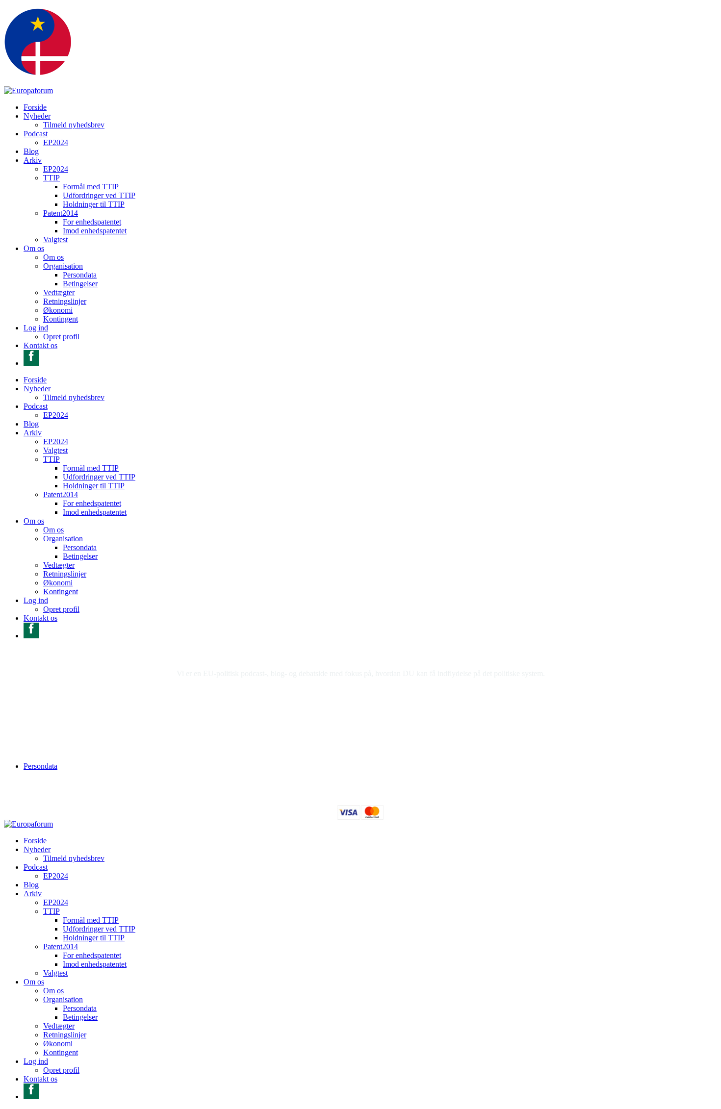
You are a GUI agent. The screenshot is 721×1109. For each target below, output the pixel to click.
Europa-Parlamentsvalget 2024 (308, 749)
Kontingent (60, 319)
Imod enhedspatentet (95, 231)
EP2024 (55, 142)
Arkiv (33, 160)
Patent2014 (60, 213)
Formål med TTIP (91, 186)
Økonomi (58, 310)
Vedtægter (59, 292)
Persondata (80, 275)
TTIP (51, 178)
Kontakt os (40, 345)
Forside (35, 107)
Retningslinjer (64, 301)
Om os (34, 248)
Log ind (36, 328)
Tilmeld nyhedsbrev (73, 125)
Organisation (63, 266)
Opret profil (61, 336)
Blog (31, 151)
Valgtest (55, 239)
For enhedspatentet (92, 222)
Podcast (36, 133)
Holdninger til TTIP (94, 204)
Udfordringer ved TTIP (99, 195)
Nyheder (37, 116)
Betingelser (80, 283)
